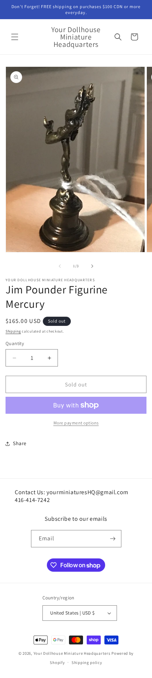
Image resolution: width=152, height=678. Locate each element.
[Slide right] (92, 266)
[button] (15, 37)
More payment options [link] (76, 423)
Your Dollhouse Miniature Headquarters (72, 653)
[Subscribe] (113, 538)
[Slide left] (60, 266)
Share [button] (20, 443)
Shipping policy (87, 662)
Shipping (13, 331)
